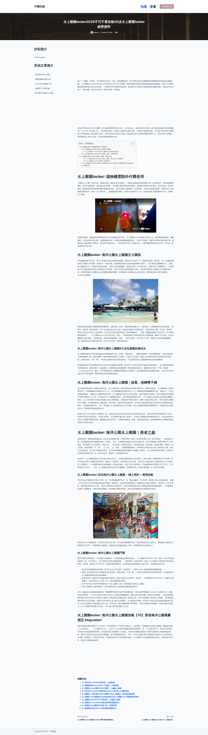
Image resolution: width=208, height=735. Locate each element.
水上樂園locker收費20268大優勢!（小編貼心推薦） (102, 688)
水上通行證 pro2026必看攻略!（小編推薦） (99, 682)
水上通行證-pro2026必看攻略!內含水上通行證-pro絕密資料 (105, 691)
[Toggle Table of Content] (131, 144)
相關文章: (87, 165)
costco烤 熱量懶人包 (43, 84)
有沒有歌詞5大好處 (42, 74)
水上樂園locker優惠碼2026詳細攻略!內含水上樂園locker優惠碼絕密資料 (110, 697)
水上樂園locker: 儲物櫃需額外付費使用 (93, 147)
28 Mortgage (39, 57)
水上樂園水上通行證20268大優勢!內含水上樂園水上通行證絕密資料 (108, 694)
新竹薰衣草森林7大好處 (44, 93)
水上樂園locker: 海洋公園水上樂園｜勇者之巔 (96, 156)
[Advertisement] (125, 62)
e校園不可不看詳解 (42, 88)
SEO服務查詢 (167, 6)
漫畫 (153, 6)
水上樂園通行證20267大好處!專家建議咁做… (99, 708)
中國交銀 (39, 6)
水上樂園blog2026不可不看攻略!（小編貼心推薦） (102, 699)
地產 (144, 6)
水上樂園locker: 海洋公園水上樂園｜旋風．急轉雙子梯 (101, 154)
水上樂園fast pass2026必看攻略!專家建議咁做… (101, 702)
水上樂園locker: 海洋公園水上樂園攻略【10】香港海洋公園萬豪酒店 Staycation (109, 163)
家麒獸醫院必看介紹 (43, 79)
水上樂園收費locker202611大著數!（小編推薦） (101, 685)
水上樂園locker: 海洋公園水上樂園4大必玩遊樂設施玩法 (102, 151)
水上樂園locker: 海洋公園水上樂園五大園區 (97, 149)
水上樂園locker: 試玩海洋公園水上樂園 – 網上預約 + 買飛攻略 (105, 159)
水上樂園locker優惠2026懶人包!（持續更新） (100, 705)
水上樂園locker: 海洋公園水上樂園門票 (98, 161)
